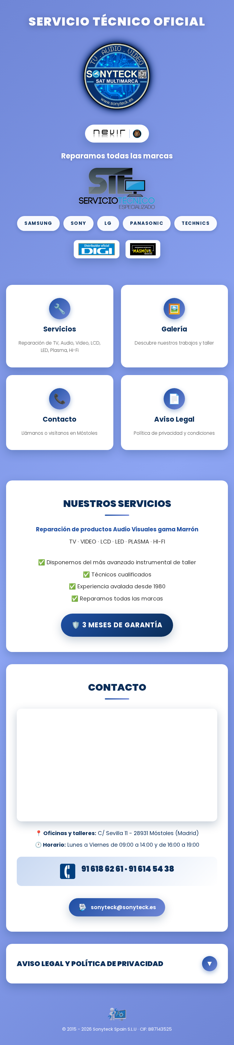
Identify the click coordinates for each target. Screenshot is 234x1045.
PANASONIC (147, 223)
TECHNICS (196, 223)
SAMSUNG (38, 223)
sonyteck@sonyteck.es (123, 907)
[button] (117, 964)
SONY (78, 223)
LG (108, 223)
